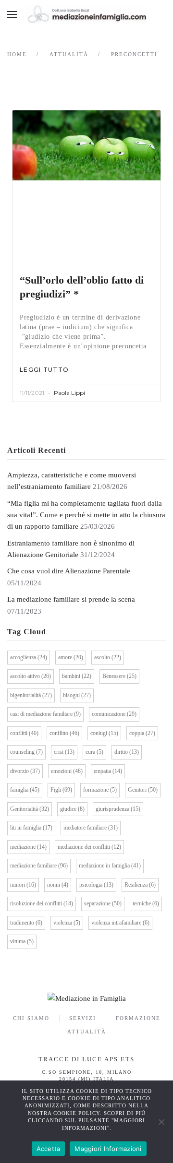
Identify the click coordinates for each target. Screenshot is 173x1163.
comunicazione (114, 714)
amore (70, 657)
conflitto (64, 733)
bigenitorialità (31, 695)
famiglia (24, 789)
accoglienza (28, 657)
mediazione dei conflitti (89, 846)
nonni (57, 884)
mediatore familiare (90, 827)
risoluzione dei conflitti (41, 903)
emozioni (67, 771)
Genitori (143, 789)
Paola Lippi (69, 392)
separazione (103, 903)
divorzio (25, 771)
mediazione (28, 846)
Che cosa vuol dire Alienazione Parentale (68, 571)
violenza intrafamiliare (120, 922)
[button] (12, 14)
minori (23, 884)
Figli (61, 789)
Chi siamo (31, 1018)
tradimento (26, 922)
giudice (72, 809)
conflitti (24, 733)
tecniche (146, 903)
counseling (26, 751)
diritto (126, 751)
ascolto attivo (30, 676)
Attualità (86, 1031)
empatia (108, 771)
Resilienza (140, 884)
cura (94, 751)
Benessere (119, 676)
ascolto (107, 657)
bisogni (77, 695)
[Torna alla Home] (86, 14)
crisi (64, 751)
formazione (100, 789)
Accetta (49, 1148)
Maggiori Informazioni (107, 1148)
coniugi (104, 733)
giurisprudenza (118, 809)
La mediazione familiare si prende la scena (71, 599)
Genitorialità (29, 809)
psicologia (96, 884)
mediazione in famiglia (110, 865)
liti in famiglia (31, 827)
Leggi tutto (44, 369)
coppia (142, 733)
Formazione (138, 1018)
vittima (22, 941)
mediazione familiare (39, 865)
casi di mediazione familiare (45, 714)
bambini (76, 676)
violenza (66, 922)
